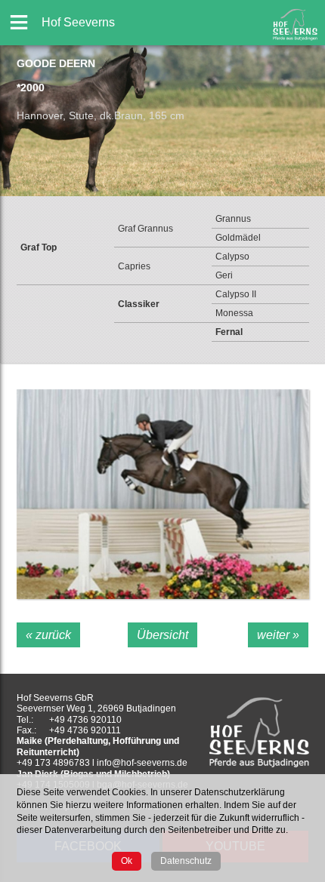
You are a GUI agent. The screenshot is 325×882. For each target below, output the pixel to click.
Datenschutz (186, 861)
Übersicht (162, 634)
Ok (126, 861)
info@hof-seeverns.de (142, 763)
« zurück (48, 634)
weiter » (278, 634)
